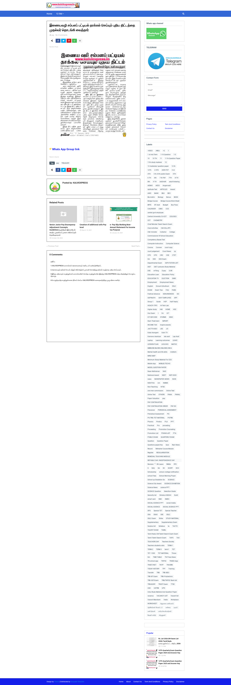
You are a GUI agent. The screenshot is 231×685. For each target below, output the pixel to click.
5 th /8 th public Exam (162, 174)
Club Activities (153, 228)
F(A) (167, 290)
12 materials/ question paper (158, 166)
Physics (150, 422)
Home (121, 682)
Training (171, 569)
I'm (162, 313)
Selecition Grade (170, 491)
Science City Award (154, 484)
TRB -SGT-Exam (153, 580)
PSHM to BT (165, 433)
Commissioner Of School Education (160, 236)
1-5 (175, 154)
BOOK (176, 197)
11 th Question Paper (172, 158)
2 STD (156, 170)
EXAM (150, 290)
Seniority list (152, 495)
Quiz (167, 445)
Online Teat (170, 391)
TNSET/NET (152, 565)
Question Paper (162, 441)
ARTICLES (163, 189)
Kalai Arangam (153, 333)
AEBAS (150, 185)
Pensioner (151, 410)
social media (171, 503)
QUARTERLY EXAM (167, 437)
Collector (163, 232)
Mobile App (152, 364)
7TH (170, 178)
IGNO (171, 317)
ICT (168, 313)
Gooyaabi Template (77, 682)
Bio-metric (151, 197)
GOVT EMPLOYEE (165, 298)
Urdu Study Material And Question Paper (162, 592)
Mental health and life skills (157, 352)
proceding (166, 425)
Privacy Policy (151, 124)
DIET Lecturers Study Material (164, 267)
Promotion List (153, 433)
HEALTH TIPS (152, 305)
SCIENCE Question (154, 491)
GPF (175, 298)
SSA (149, 514)
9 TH (155, 182)
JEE (161, 329)
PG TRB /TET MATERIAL (156, 418)
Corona (150, 247)
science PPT (165, 487)
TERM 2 (150, 549)
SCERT (170, 468)
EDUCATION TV (153, 278)
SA (159, 468)
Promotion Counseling (167, 429)
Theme (56, 682)
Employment (152, 282)
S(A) (153, 468)
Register (150, 453)
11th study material (155, 162)
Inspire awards (165, 325)
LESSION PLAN (153, 344)
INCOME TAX (152, 325)
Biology (160, 197)
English (150, 286)
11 (161, 158)
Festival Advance (154, 294)
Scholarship (152, 472)
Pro (158, 425)
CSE (167, 255)
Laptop (150, 340)
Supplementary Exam (169, 522)
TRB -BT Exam (153, 576)
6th (155, 178)
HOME (167, 309)
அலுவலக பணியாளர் (167, 604)
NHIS (174, 379)
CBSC (161, 209)
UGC (149, 588)
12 (166, 162)
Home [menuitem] (49, 14)
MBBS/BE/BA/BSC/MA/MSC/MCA (160, 348)
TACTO (175, 526)
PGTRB (170, 418)
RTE (175, 464)
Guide (158, 302)
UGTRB (156, 588)
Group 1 (150, 302)
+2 (164, 151)
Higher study (152, 309)
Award (172, 189)
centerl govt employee (155, 213)
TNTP (161, 565)
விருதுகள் (162, 615)
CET (149, 220)
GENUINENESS (168, 294)
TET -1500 (151, 553)
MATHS (174, 344)
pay (52, 35)
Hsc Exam (151, 313)
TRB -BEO (166, 573)
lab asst (167, 336)
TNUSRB (170, 565)
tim (149, 557)
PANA (170, 394)
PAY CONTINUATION (155, 402)
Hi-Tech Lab (164, 305)
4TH (149, 174)
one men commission (155, 391)
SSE (162, 514)
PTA (174, 433)
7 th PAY (163, 178)
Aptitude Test (152, 189)
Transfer (151, 573)
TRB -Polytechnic (167, 576)
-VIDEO (150, 151)
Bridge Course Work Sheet (170, 201)
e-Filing (156, 271)
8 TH (176, 178)
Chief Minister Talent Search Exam (160, 224)
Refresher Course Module (165, 449)
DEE (154, 259)
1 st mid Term (152, 154)
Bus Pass (174, 205)
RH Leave (160, 464)
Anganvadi (167, 185)
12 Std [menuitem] (59, 14)
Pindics (159, 422)
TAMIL (163, 530)
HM (161, 309)
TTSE (173, 584)
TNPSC (163, 561)
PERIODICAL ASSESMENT (167, 410)
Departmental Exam (155, 263)
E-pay (164, 271)
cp (175, 251)
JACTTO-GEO (152, 329)
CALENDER (152, 209)
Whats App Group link (66, 149)
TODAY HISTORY (153, 569)
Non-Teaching (153, 387)
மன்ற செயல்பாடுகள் (165, 611)
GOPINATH (151, 298)
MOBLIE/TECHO (164, 364)
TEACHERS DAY (153, 542)
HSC (174, 309)
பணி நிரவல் (151, 611)
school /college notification (169, 472)
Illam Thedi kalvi (153, 321)
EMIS (174, 278)
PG (168, 414)
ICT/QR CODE (152, 317)
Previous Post (53, 246)
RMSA (168, 464)
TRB (158, 573)
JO (167, 329)
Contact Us (150, 128)
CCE (167, 209)
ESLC (174, 286)
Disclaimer (169, 128)
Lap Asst (176, 336)
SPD (149, 511)
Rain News (176, 445)
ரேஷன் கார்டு (152, 615)
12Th (149, 170)
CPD (149, 255)
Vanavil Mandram (154, 600)
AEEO (158, 185)
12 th (173, 166)
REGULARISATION (162, 453)
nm (159, 383)
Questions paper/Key (155, 445)
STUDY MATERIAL (172, 518)
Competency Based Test (156, 240)
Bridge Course (153, 201)
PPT (172, 422)
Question (151, 441)
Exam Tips (159, 290)
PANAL (177, 394)
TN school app (153, 561)
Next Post (135, 246)
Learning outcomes (163, 340)
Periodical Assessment (156, 414)
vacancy (151, 596)
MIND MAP (151, 356)
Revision (151, 464)
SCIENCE (171, 480)
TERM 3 (159, 549)
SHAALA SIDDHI (165, 495)
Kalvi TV (165, 333)
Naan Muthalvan (154, 371)
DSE (149, 271)
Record (150, 449)
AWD (149, 193)
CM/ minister (152, 232)
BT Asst (157, 205)
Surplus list (152, 526)
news (149, 379)
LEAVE (175, 340)
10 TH (155, 158)
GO (178, 294)
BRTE (149, 205)
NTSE (163, 387)
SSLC (168, 514)
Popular (149, 633)
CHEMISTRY (158, 220)
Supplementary (153, 522)
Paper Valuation (153, 398)
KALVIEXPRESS (80, 183)
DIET (149, 267)
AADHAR (163, 182)
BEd (163, 193)
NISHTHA (151, 383)
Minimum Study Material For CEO (160, 360)
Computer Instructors (155, 244)
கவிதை (168, 607)
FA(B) (174, 290)
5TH (174, 174)
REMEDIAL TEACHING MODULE (159, 456)
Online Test (151, 394)
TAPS (171, 538)
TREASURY (65, 163)
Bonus (168, 197)
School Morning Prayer (167, 476)
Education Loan (153, 274)
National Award (153, 375)
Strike (161, 518)
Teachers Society (168, 542)
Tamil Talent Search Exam (157, 538)
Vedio (166, 600)
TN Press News (170, 557)
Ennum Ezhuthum (162, 286)
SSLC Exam (152, 518)
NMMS (165, 383)
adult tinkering (174, 182)
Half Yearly (174, 302)
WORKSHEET (152, 604)
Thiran (174, 553)
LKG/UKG (164, 344)
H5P (165, 302)
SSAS (155, 514)
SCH (177, 468)
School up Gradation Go (156, 480)
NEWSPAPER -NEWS (161, 379)
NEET (164, 375)
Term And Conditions (172, 124)
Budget (165, 205)
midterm (173, 352)
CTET (174, 255)
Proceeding (152, 429)
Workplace (174, 600)
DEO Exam (162, 259)
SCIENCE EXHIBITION (172, 484)
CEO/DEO (173, 216)
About (128, 682)
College (172, 232)
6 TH (149, 178)
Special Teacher (170, 511)
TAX (178, 538)
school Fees (152, 476)
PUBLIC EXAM (153, 437)
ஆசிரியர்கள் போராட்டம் (155, 607)
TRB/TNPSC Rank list (169, 580)
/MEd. (158, 151)
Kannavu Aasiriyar (154, 336)
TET (173, 549)
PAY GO (173, 406)
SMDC (167, 499)
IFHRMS (163, 317)
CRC (161, 255)
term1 (167, 549)
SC (164, 468)
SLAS (176, 495)
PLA (166, 422)
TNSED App (174, 561)
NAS (164, 371)
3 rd (173, 170)
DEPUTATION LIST (171, 263)
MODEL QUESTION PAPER (157, 367)
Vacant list (174, 596)
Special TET (158, 511)
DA (149, 259)
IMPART (165, 321)
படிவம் (176, 607)
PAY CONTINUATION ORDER (158, 406)
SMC (160, 499)
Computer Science (172, 244)
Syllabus (162, 526)
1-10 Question (166, 154)
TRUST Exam (163, 584)
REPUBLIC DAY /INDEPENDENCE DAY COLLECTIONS (161, 460)
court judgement (153, 251)
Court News (167, 251)
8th (149, 182)
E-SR (170, 271)
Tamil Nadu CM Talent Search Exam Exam (163, 534)
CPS (155, 255)
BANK (156, 193)
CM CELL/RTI (165, 228)
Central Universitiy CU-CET (157, 216)
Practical (151, 425)
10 (148, 158)
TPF (163, 569)
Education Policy (168, 274)
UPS (163, 588)
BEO (169, 193)
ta (168, 526)
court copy (168, 247)
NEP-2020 (172, 375)
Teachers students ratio (156, 545)
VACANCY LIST (162, 596)
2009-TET (165, 170)
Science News (152, 487)
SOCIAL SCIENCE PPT (155, 503)
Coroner (159, 247)
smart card (151, 499)
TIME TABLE (157, 557)
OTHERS (162, 394)
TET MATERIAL (163, 553)
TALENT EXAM (153, 530)
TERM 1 (170, 545)
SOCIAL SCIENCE (154, 507)
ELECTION (165, 278)
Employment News (167, 282)
